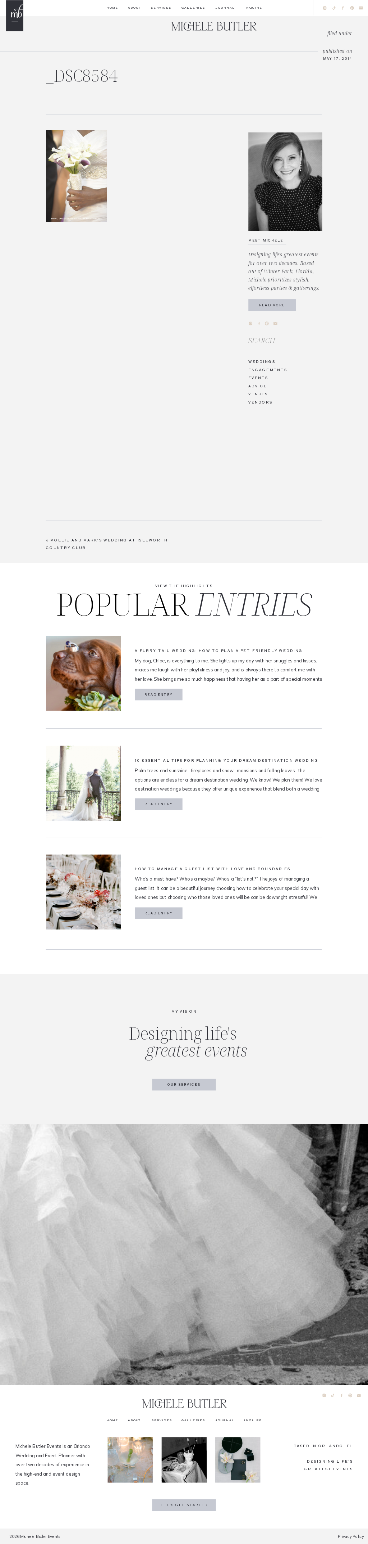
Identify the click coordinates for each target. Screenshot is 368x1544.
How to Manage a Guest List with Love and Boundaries (212, 868)
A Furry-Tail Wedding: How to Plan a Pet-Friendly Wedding (219, 650)
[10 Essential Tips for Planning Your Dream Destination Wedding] (83, 783)
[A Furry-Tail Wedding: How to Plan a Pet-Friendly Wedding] (83, 673)
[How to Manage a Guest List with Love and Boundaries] (83, 892)
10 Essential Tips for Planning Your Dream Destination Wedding (226, 760)
